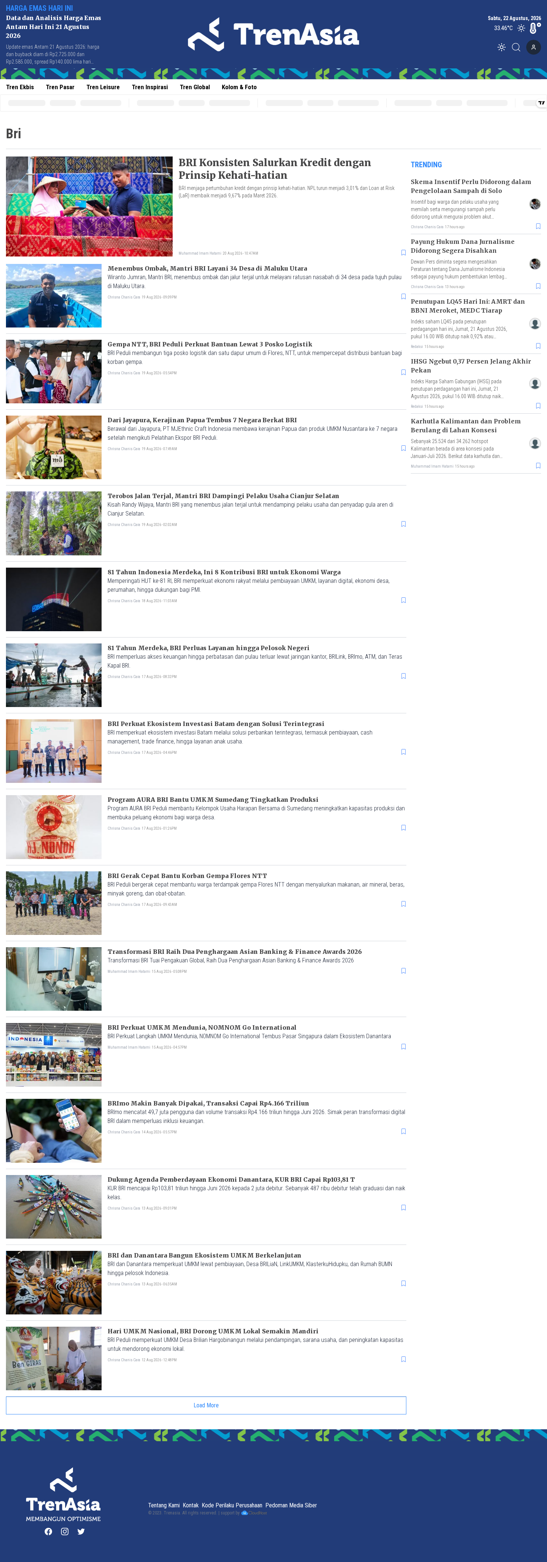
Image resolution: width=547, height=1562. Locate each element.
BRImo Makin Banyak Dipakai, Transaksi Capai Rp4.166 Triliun (208, 1103)
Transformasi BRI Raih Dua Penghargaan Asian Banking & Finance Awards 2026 (235, 951)
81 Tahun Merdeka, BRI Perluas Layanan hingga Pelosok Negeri (209, 648)
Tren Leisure (103, 87)
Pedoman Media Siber (291, 1505)
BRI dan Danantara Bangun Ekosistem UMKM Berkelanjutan (204, 1255)
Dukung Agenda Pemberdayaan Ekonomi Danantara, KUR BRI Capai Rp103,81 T (231, 1179)
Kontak (191, 1505)
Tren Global (195, 87)
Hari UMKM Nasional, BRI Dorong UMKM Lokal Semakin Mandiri (213, 1331)
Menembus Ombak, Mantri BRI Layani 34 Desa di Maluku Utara (207, 268)
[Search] (518, 47)
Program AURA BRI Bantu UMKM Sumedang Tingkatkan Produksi (213, 799)
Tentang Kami (164, 1505)
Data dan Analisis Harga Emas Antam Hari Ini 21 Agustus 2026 (53, 26)
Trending (426, 164)
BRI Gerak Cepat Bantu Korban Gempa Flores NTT (187, 876)
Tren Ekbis (20, 87)
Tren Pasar (60, 87)
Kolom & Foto (239, 87)
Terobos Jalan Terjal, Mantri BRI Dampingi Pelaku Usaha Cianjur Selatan (223, 496)
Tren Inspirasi (150, 87)
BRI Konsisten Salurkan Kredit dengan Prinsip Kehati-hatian (275, 168)
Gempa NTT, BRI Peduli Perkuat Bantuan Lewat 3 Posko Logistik (210, 344)
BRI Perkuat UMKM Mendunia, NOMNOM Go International (202, 1027)
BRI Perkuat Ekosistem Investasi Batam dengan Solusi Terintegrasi (216, 723)
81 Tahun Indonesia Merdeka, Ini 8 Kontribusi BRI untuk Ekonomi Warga (224, 572)
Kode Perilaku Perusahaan (232, 1505)
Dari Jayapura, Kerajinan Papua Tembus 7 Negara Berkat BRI (202, 420)
